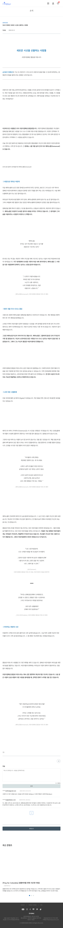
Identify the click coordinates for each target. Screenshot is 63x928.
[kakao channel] (37, 909)
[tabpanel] (32, 871)
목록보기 (31, 828)
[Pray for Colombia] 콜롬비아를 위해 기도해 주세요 (21, 883)
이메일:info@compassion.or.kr (51, 919)
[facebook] (30, 909)
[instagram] (27, 909)
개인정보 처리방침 (32, 905)
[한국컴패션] (7, 3)
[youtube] (23, 909)
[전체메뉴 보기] (48, 3)
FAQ (41, 905)
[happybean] (40, 909)
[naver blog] (33, 909)
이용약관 (22, 905)
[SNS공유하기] (58, 761)
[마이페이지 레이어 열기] (53, 3)
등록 (31, 786)
